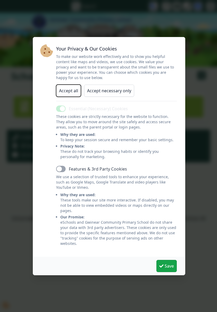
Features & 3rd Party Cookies (98, 169)
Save (169, 266)
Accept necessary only (109, 91)
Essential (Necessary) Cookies (98, 109)
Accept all (68, 91)
